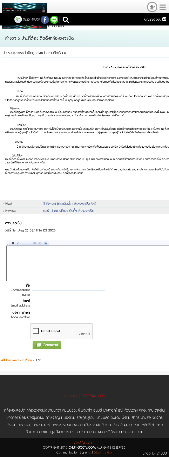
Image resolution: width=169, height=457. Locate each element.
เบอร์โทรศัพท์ (20, 314)
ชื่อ (20, 290)
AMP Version (84, 443)
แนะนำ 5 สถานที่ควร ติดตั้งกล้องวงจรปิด (68, 211)
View (108, 452)
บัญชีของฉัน (153, 19)
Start (97, 452)
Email (20, 303)
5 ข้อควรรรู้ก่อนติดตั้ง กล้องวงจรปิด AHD (69, 203)
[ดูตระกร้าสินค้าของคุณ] (152, 7)
